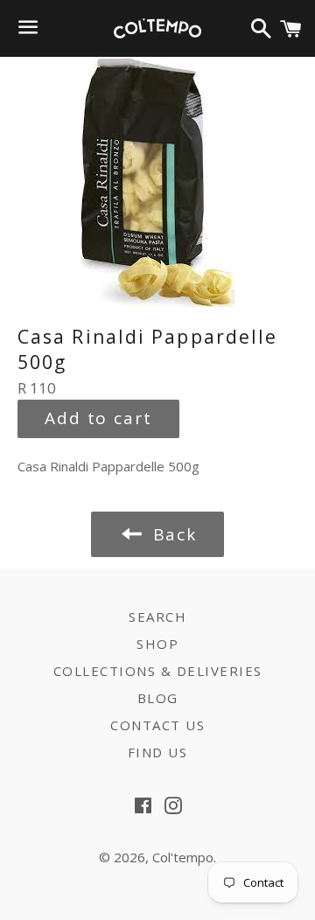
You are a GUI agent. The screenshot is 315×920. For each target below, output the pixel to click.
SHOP (157, 643)
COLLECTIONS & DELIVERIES (157, 671)
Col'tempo (183, 857)
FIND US (158, 752)
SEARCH (157, 616)
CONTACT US (157, 725)
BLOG (157, 698)
